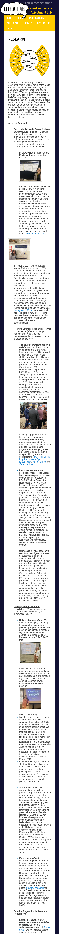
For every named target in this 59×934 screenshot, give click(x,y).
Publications (36, 17)
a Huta (30, 464)
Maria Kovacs (39, 462)
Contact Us (43, 23)
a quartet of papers (35, 888)
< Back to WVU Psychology (37, 3)
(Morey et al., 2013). (23, 310)
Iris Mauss (29, 459)
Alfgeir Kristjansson (30, 460)
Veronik (23, 464)
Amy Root (37, 457)
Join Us (28, 23)
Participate (13, 23)
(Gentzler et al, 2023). (36, 233)
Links (9, 28)
